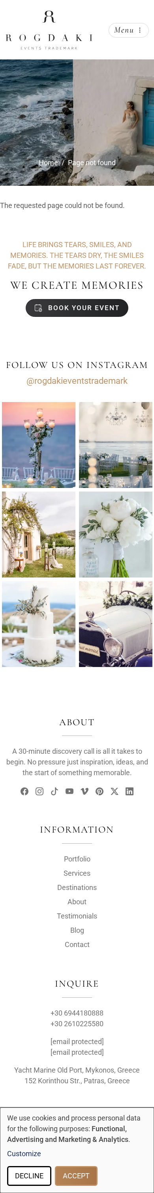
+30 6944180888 (77, 1013)
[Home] (49, 17)
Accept (76, 1176)
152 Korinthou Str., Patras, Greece (77, 1081)
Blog (77, 930)
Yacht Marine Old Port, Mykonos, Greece (77, 1070)
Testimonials (77, 916)
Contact (77, 944)
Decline (29, 1176)
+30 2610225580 (77, 1024)
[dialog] (77, 1150)
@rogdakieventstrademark (77, 381)
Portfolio (77, 859)
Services (77, 873)
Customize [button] (24, 1153)
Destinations (77, 887)
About (77, 902)
